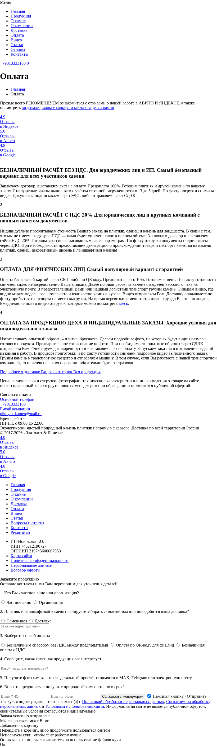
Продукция (21, 16)
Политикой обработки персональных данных (123, 701)
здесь (123, 303)
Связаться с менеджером (122, 696)
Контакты (19, 54)
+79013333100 (13, 63)
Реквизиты (20, 532)
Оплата (17, 35)
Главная (18, 11)
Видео (16, 40)
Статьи (17, 44)
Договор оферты (25, 570)
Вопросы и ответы (27, 523)
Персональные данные (31, 565)
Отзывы (18, 49)
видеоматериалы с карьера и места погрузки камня (68, 108)
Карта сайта (21, 555)
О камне (18, 21)
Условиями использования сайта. (75, 706)
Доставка (19, 30)
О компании (22, 25)
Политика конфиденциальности (40, 560)
